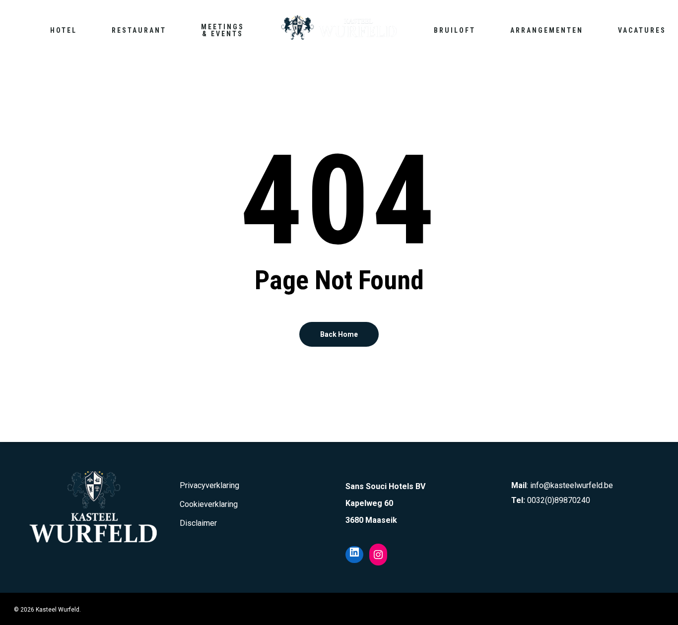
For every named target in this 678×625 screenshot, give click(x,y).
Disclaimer (198, 523)
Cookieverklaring (209, 504)
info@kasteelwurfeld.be (571, 485)
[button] (659, 5)
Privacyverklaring (209, 485)
